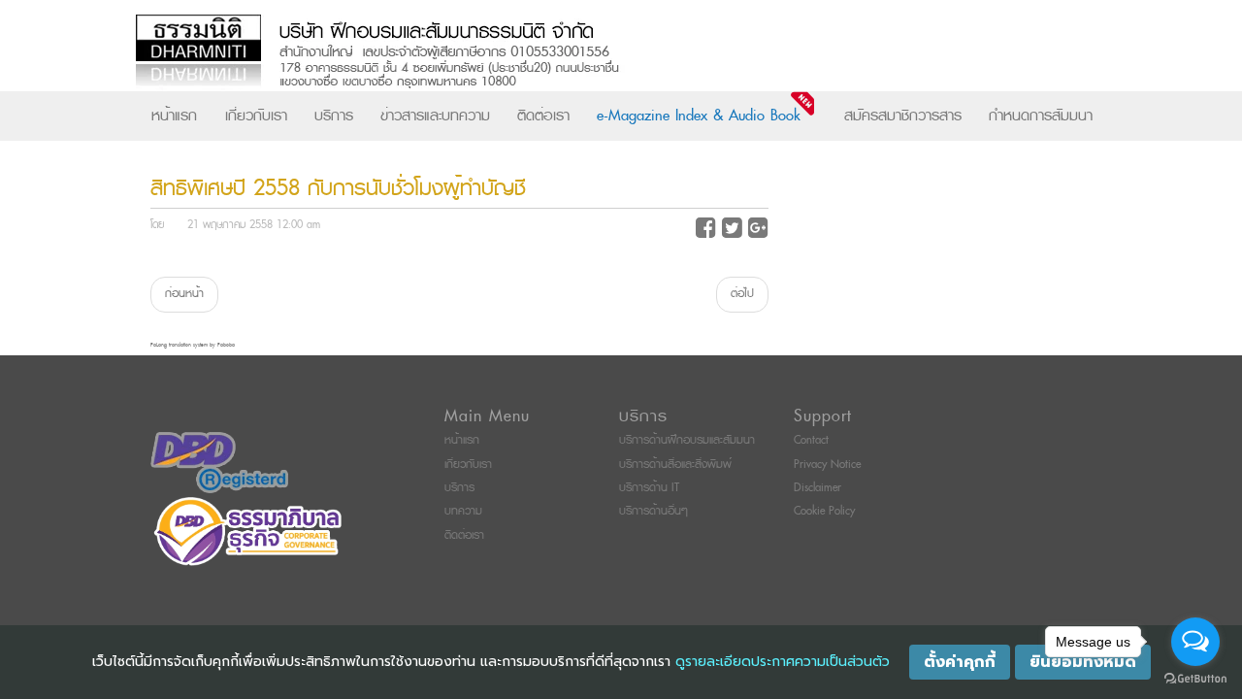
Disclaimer (817, 488)
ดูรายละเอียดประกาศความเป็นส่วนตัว (782, 661)
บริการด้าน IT (649, 488)
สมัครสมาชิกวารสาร (903, 115)
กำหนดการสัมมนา (1041, 115)
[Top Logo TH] (581, 53)
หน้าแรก (174, 115)
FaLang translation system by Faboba (192, 345)
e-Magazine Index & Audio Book (699, 115)
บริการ (333, 115)
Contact (811, 440)
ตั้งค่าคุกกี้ (960, 662)
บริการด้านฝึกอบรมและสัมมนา (687, 440)
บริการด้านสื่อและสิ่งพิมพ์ (675, 464)
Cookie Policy (824, 511)
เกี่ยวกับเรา (256, 115)
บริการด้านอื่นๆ (653, 511)
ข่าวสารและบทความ (435, 115)
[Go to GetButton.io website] (1195, 679)
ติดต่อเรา (543, 115)
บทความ (463, 511)
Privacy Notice (827, 464)
